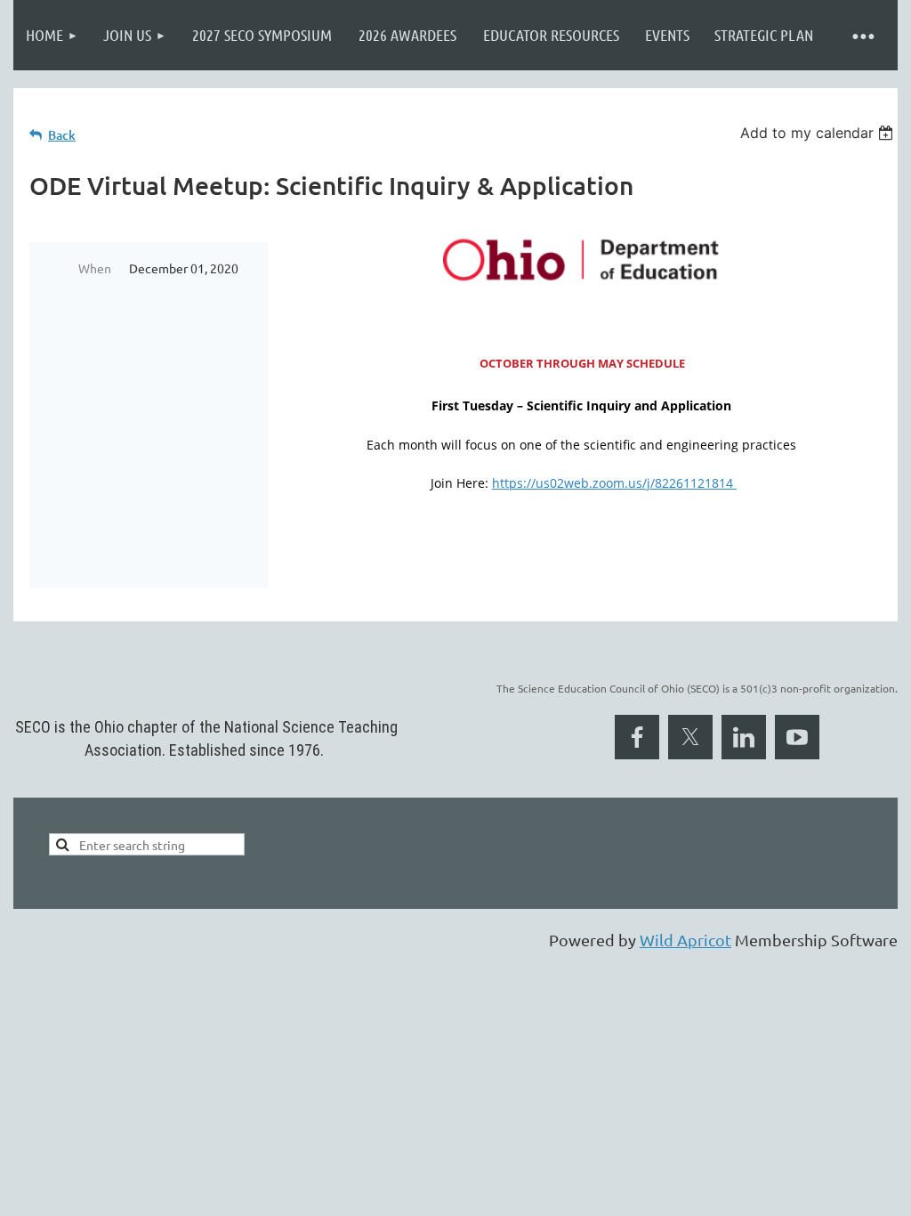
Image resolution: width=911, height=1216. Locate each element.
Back (62, 134)
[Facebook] (637, 737)
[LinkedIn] (744, 737)
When (94, 268)
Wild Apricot (685, 939)
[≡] (862, 35)
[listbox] (819, 132)
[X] (690, 737)
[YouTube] (797, 737)
